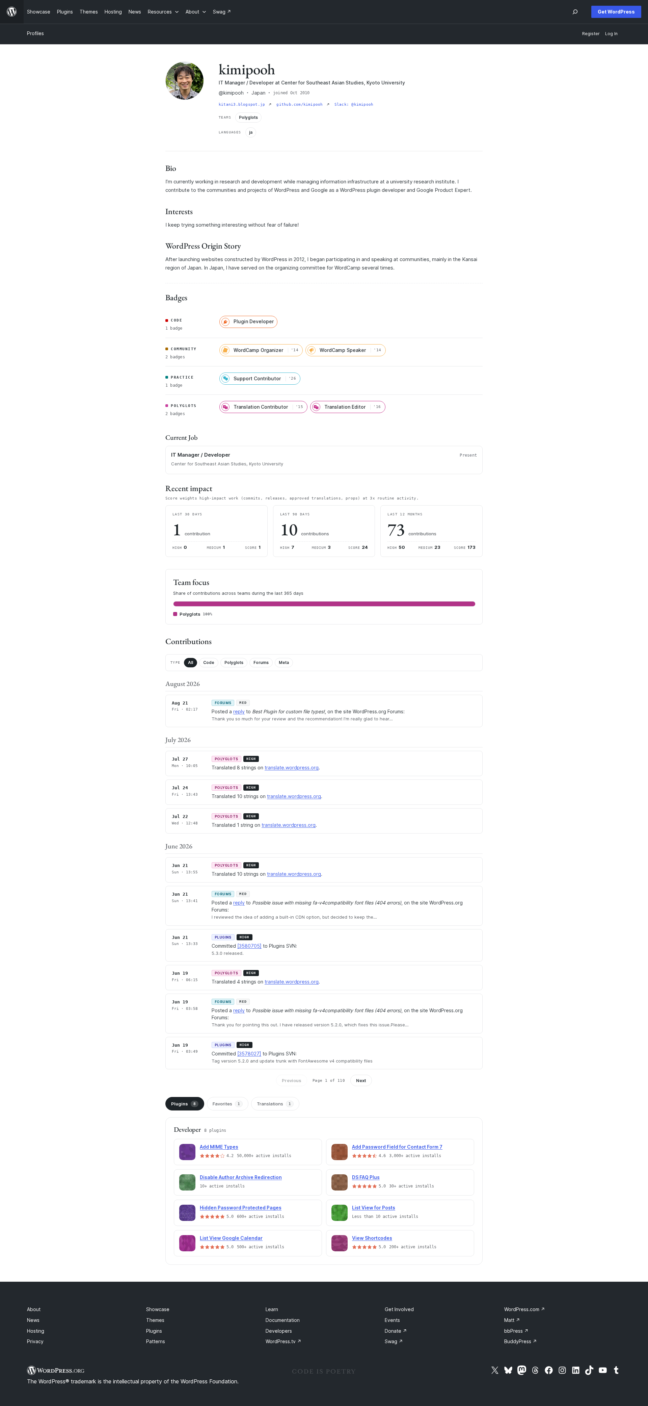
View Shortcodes (372, 1238)
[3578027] (249, 1053)
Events (392, 1320)
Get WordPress (616, 12)
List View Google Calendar (231, 1238)
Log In (611, 33)
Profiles (35, 33)
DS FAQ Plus (366, 1177)
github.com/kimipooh (300, 104)
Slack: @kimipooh (354, 104)
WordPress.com (524, 1309)
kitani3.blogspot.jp (243, 104)
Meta (284, 662)
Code (208, 662)
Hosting (35, 1331)
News (33, 1320)
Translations (274, 1103)
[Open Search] (575, 12)
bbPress (516, 1331)
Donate (396, 1331)
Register (591, 33)
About (33, 1309)
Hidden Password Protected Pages (240, 1207)
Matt (512, 1320)
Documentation (283, 1320)
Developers (279, 1331)
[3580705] (249, 946)
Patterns (155, 1341)
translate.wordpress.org (292, 767)
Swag (394, 1341)
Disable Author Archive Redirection (241, 1177)
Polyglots (233, 662)
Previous (291, 1080)
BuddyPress (520, 1341)
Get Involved (399, 1309)
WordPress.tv (283, 1341)
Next (361, 1080)
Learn (272, 1309)
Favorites (226, 1103)
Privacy (35, 1341)
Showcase (157, 1309)
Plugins (183, 1103)
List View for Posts (373, 1207)
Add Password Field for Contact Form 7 (397, 1147)
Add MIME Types (219, 1147)
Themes (155, 1320)
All (190, 662)
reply (239, 711)
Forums (261, 662)
